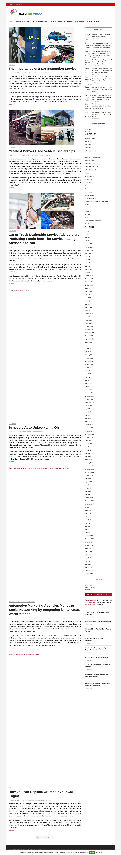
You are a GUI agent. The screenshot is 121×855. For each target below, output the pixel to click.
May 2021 (88, 377)
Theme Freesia (19, 849)
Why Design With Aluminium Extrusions (98, 621)
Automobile (88, 147)
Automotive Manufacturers (61, 21)
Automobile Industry (90, 151)
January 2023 (89, 326)
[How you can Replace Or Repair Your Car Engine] (45, 720)
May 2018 (88, 491)
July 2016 (87, 555)
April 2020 (88, 418)
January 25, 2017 (90, 617)
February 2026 (89, 247)
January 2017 (89, 536)
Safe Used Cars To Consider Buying (97, 657)
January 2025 (89, 275)
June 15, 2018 (89, 624)
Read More (98, 853)
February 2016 (89, 570)
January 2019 (89, 466)
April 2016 (88, 564)
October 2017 (89, 507)
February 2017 (89, 532)
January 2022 (89, 358)
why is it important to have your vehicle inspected (63, 72)
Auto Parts (88, 144)
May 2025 (88, 263)
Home (11, 21)
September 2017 (89, 510)
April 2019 (88, 456)
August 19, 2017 (89, 652)
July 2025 (87, 256)
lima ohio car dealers (24, 431)
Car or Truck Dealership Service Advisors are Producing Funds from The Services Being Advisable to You (44, 239)
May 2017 (88, 523)
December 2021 (89, 361)
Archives (87, 131)
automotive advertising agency (29, 618)
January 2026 (89, 250)
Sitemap (87, 589)
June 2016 (88, 558)
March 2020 (88, 421)
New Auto (87, 214)
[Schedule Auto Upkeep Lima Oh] (45, 355)
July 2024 (87, 294)
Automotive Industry (40, 21)
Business (87, 173)
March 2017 (88, 529)
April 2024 (88, 304)
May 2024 (88, 301)
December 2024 (89, 279)
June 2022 (88, 348)
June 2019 (88, 450)
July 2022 (87, 345)
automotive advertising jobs (59, 618)
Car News (88, 182)
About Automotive (22, 21)
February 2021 (89, 386)
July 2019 (87, 447)
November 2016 (89, 542)
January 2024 (89, 314)
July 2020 (87, 409)
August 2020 (88, 405)
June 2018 (88, 488)
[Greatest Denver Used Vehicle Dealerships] (45, 127)
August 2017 (88, 513)
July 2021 (87, 371)
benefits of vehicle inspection (30, 72)
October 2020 (89, 399)
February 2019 (89, 463)
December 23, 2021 (14, 72)
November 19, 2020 (14, 800)
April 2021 (88, 380)
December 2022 (89, 329)
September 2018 (89, 478)
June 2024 (88, 298)
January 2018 (89, 498)
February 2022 (89, 355)
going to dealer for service (40, 247)
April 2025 (88, 266)
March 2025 (88, 269)
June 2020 (88, 412)
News (86, 217)
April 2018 (88, 494)
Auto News (88, 141)
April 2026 (88, 241)
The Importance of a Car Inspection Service (43, 68)
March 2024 (88, 307)
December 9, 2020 (14, 618)
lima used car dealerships (36, 431)
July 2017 (87, 517)
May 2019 (88, 453)
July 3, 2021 (12, 247)
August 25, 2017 (89, 634)
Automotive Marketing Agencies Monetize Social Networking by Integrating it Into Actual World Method (45, 610)
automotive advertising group (45, 618)
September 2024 (89, 288)
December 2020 (89, 393)
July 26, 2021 (12, 155)
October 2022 (89, 336)
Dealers (87, 189)
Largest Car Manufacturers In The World (22, 601)
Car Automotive (93, 21)
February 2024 (89, 310)
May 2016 (88, 561)
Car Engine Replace (46, 800)
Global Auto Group (90, 198)
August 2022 (88, 342)
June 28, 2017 (89, 688)
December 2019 (89, 431)
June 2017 (88, 520)
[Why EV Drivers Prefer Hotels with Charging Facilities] (90, 600)
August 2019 (88, 444)
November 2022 (89, 333)
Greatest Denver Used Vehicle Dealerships (42, 151)
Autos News (79, 21)
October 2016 (89, 545)
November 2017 (89, 504)
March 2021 (88, 383)
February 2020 (89, 425)
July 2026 (87, 231)
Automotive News (90, 160)
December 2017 (89, 501)
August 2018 (88, 482)
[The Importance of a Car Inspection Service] (45, 45)
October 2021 (89, 367)
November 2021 (89, 364)
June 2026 (88, 234)
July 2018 (87, 485)
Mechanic (12, 64)
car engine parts (27, 800)
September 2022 (89, 339)
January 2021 (89, 390)
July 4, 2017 (88, 679)
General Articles (89, 195)
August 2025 (88, 253)
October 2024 (89, 285)
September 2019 (89, 440)
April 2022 (88, 352)
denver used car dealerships (27, 155)
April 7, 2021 (12, 431)
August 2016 (88, 551)
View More (14, 104)
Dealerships (12, 147)
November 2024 (89, 282)
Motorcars (88, 208)
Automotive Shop (90, 163)
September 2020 (89, 402)
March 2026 (88, 244)
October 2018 (89, 475)
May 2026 (88, 237)
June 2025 (88, 260)
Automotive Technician (91, 166)
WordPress (26, 849)
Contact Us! (88, 585)
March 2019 (88, 459)
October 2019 (89, 437)
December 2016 (89, 539)
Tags (107, 594)
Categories (88, 129)
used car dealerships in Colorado (42, 155)
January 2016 (89, 574)
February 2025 (89, 272)
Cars (86, 186)
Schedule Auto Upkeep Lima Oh (34, 427)
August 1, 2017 (89, 669)
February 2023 (89, 323)
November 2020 (89, 396)
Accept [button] (92, 852)
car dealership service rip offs (26, 247)
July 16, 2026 (101, 607)
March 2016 (88, 567)
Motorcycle (88, 211)
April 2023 (88, 317)
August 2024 (88, 291)
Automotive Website (90, 170)
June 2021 (88, 374)
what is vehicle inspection (44, 72)
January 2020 (89, 428)
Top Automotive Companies (93, 220)
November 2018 (89, 472)
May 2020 (88, 415)
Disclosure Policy (90, 587)
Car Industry (88, 179)
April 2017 (88, 526)
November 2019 (89, 434)
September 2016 (89, 548)
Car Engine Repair (36, 800)
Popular (89, 594)
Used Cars (88, 224)
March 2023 (88, 320)
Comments (98, 594)
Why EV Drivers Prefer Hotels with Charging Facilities (104, 602)
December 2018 (89, 469)
